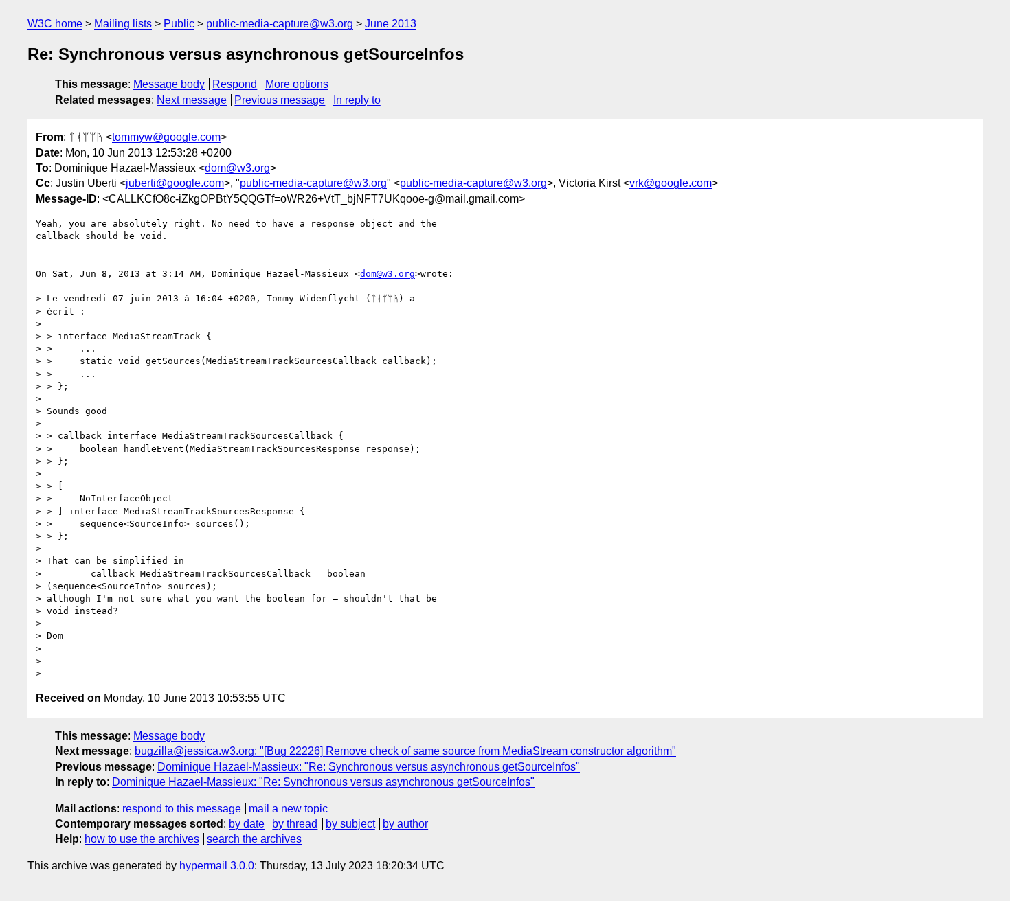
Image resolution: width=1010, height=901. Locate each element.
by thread (294, 824)
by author (405, 824)
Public (179, 24)
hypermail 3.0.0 (216, 865)
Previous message (279, 100)
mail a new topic (288, 808)
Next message (192, 100)
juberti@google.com (175, 183)
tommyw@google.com (166, 137)
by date (247, 824)
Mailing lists (123, 24)
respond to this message (181, 808)
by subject (350, 824)
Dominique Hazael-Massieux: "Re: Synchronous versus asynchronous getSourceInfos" (368, 767)
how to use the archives (142, 839)
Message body (169, 84)
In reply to (357, 100)
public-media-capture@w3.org (279, 24)
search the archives (254, 839)
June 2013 (390, 24)
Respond (234, 84)
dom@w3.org (237, 168)
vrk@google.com (670, 183)
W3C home (54, 24)
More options (296, 84)
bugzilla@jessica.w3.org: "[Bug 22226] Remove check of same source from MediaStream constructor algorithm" (405, 751)
